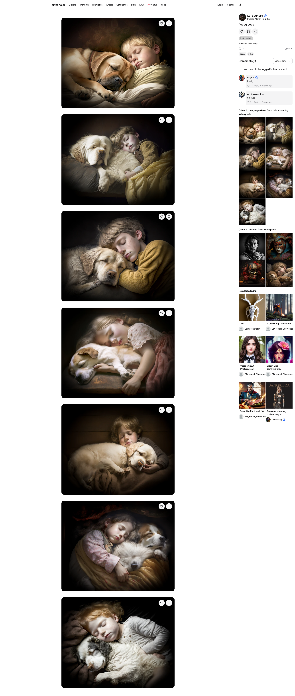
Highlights (97, 4)
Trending (84, 4)
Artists (109, 4)
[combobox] (283, 61)
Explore (72, 4)
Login (220, 4)
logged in (267, 69)
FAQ (141, 4)
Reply (256, 85)
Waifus (153, 4)
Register (230, 4)
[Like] (162, 23)
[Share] (255, 31)
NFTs (163, 4)
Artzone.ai (58, 5)
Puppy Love (246, 24)
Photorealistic (246, 38)
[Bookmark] (169, 23)
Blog (133, 4)
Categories (122, 4)
